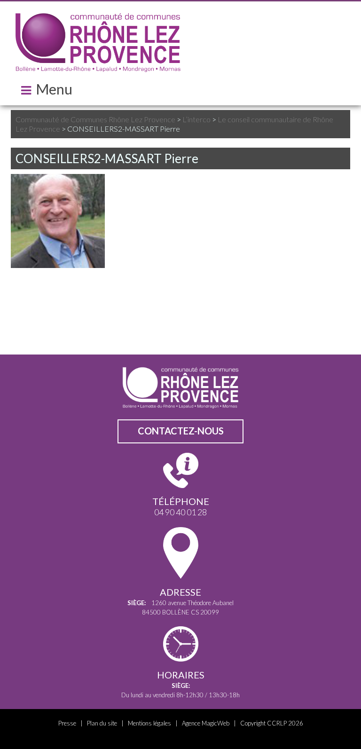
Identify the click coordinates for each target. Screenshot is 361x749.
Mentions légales (149, 723)
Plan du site (102, 723)
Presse (67, 723)
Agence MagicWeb (205, 723)
